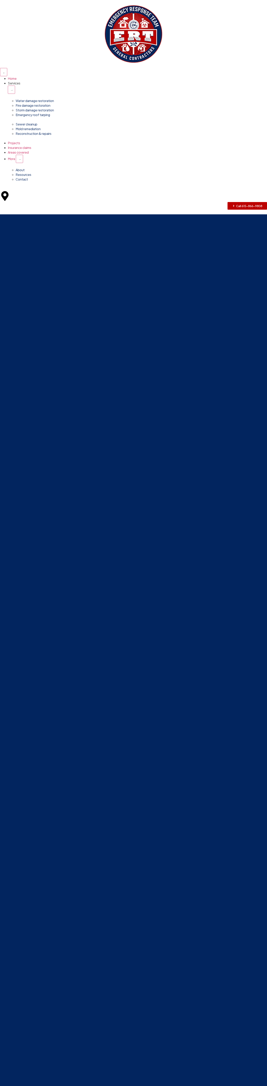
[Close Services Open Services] (11, 90)
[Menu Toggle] (3, 72)
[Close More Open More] (19, 159)
